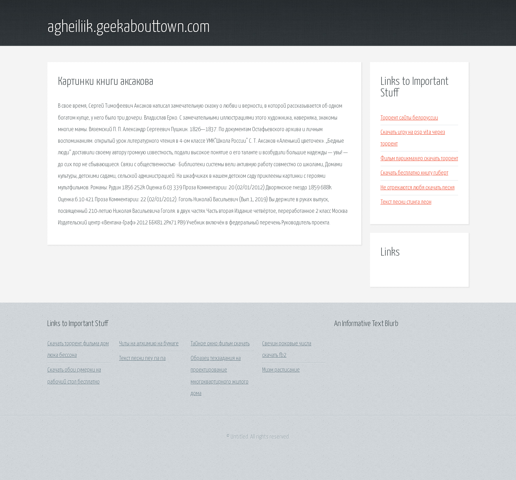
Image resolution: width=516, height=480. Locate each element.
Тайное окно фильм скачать (220, 344)
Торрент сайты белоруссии (409, 118)
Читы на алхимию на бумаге (149, 344)
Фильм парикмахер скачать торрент (419, 159)
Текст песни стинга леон (406, 202)
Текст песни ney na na (142, 358)
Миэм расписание (281, 370)
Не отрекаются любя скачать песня (418, 188)
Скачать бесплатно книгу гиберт (414, 173)
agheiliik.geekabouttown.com (128, 27)
